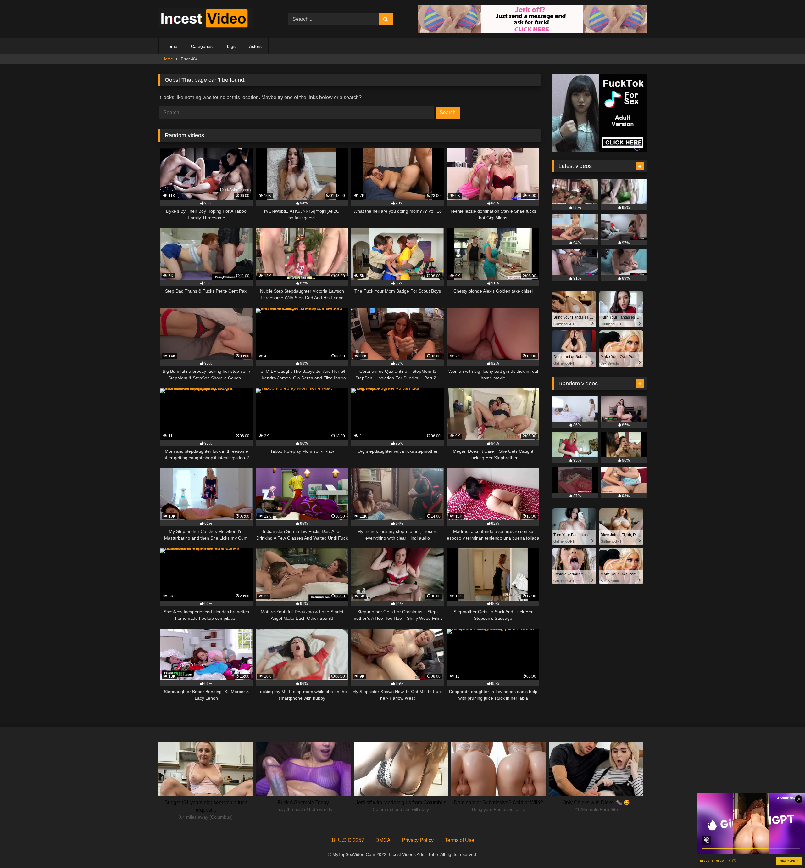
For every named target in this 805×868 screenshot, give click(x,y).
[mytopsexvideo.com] (205, 19)
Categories (202, 46)
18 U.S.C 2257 (347, 840)
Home (171, 46)
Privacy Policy (418, 840)
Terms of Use (459, 840)
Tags (231, 46)
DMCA (383, 840)
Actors (255, 46)
